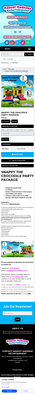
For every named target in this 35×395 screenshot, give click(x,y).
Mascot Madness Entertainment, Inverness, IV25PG (17, 356)
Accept (9, 391)
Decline (25, 391)
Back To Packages (18, 160)
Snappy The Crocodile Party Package (16, 71)
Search (30, 54)
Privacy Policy (17, 369)
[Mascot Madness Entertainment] (17, 9)
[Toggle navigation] (29, 49)
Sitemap (17, 362)
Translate (15, 63)
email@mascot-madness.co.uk (17, 360)
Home (5, 69)
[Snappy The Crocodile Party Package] (17, 91)
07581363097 (17, 358)
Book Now (18, 154)
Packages (11, 69)
